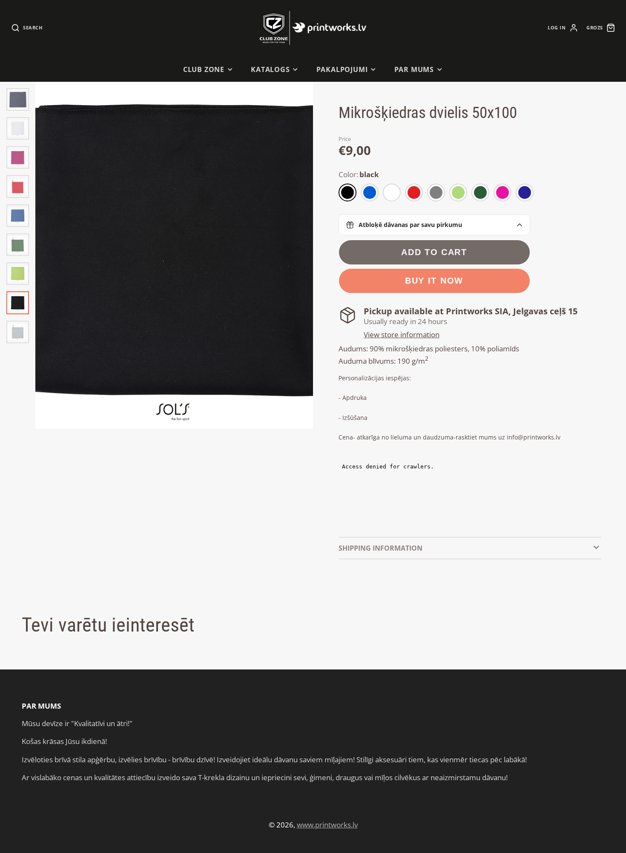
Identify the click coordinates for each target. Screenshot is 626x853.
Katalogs (270, 69)
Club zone (203, 69)
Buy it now (434, 280)
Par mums (414, 69)
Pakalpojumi (342, 69)
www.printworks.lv (327, 825)
